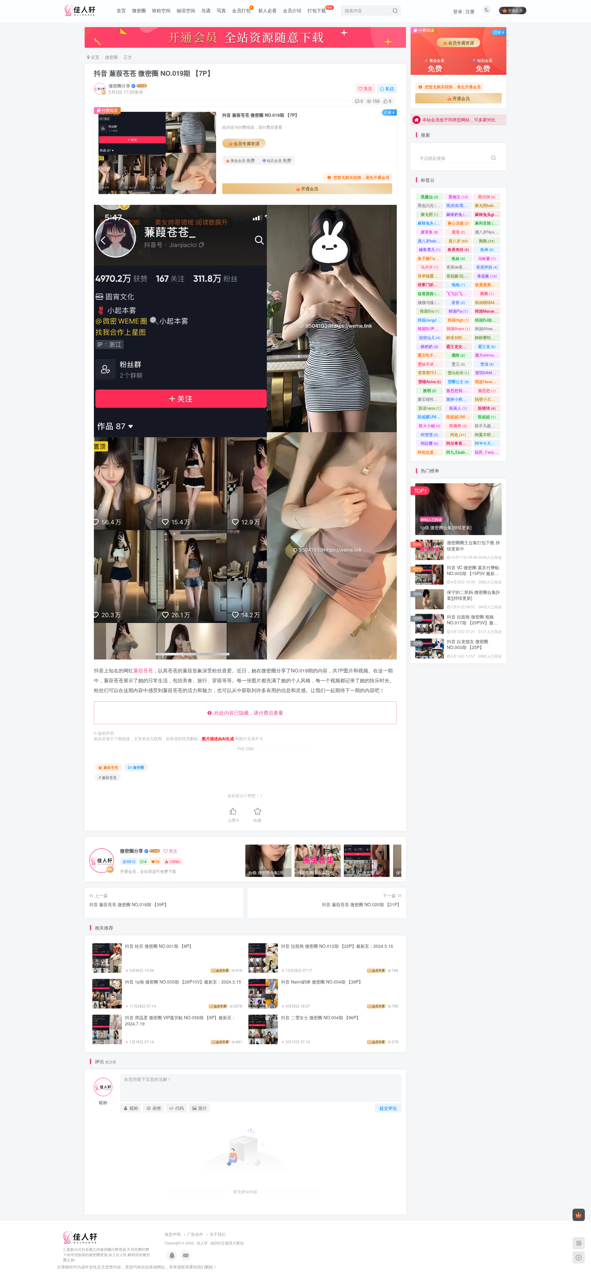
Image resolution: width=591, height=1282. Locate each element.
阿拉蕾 (429, 443)
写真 (221, 10)
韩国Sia (429, 311)
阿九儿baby (459, 452)
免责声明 (173, 1234)
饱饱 (458, 284)
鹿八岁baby (430, 241)
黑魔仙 (429, 197)
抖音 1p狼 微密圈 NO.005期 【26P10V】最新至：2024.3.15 (183, 982)
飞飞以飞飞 (459, 293)
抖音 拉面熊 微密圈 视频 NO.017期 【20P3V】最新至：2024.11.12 (472, 623)
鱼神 (487, 249)
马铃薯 (487, 258)
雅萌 (429, 390)
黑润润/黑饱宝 (459, 205)
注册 (470, 11)
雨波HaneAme (488, 381)
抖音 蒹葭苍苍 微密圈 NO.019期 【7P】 (154, 73)
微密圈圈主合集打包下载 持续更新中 (473, 545)
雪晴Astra (429, 381)
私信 (389, 88)
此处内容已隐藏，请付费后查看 (247, 712)
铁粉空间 (161, 10)
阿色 (458, 434)
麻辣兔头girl (488, 214)
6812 (131, 861)
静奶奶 (429, 346)
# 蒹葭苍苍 (108, 777)
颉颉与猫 (429, 302)
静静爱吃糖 (488, 337)
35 (157, 861)
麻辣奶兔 (458, 214)
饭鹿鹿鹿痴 (488, 284)
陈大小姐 (429, 425)
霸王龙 (487, 346)
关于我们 (218, 1234)
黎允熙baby (488, 205)
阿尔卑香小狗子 (459, 443)
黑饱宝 (458, 197)
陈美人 (458, 408)
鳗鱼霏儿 (429, 249)
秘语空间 (186, 10)
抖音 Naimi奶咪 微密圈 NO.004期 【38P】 (322, 982)
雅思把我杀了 (459, 390)
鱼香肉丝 (458, 249)
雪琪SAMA (487, 372)
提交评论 (388, 1108)
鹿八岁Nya (487, 232)
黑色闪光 (429, 205)
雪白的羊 (458, 372)
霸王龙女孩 (459, 346)
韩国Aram (458, 328)
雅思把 (487, 390)
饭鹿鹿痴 (429, 293)
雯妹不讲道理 (430, 364)
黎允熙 (429, 214)
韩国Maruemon (488, 311)
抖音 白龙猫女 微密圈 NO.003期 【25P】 (467, 644)
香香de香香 (459, 267)
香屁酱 (487, 276)
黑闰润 (487, 197)
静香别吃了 (459, 337)
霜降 (458, 355)
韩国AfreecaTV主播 (488, 328)
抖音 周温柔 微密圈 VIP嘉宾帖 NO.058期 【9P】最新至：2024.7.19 (180, 1020)
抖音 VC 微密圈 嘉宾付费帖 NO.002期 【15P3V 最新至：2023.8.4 (473, 573)
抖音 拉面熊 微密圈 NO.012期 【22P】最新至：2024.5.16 (337, 946)
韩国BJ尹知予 (430, 328)
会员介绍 (292, 10)
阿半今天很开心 (488, 443)
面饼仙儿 (429, 337)
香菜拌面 (487, 267)
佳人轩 (202, 1242)
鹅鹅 (487, 241)
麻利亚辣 (487, 223)
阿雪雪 (429, 434)
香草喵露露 (430, 276)
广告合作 (195, 1234)
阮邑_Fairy (487, 452)
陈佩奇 (458, 425)
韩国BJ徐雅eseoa (488, 320)
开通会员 (515, 10)
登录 (457, 11)
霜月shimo (487, 355)
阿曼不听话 (488, 434)
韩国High (458, 320)
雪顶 (487, 364)
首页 (121, 10)
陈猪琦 (487, 408)
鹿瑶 (458, 232)
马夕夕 (429, 267)
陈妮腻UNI (430, 417)
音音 (458, 302)
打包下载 (320, 9)
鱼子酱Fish (430, 258)
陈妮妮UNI (459, 417)
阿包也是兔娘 (430, 452)
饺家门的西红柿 (430, 284)
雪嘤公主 (458, 381)
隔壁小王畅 (488, 399)
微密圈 (139, 10)
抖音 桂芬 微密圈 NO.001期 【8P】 (159, 946)
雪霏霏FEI (430, 372)
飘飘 (487, 293)
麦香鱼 (429, 232)
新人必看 (267, 10)
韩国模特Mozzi (488, 302)
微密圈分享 (119, 86)
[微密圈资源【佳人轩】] (80, 1237)
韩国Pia (458, 311)
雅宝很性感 (430, 399)
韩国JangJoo (430, 320)
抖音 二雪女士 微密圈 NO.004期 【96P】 (320, 1017)
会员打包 (241, 10)
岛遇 (206, 10)
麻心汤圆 (458, 223)
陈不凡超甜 (488, 425)
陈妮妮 (487, 417)
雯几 (458, 364)
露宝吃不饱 (430, 355)
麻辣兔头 (429, 223)
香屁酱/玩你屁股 (459, 276)
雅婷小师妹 (459, 399)
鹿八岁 (458, 241)
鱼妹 (458, 258)
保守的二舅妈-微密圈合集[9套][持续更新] (473, 172)
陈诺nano (430, 408)
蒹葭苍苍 (143, 670)
